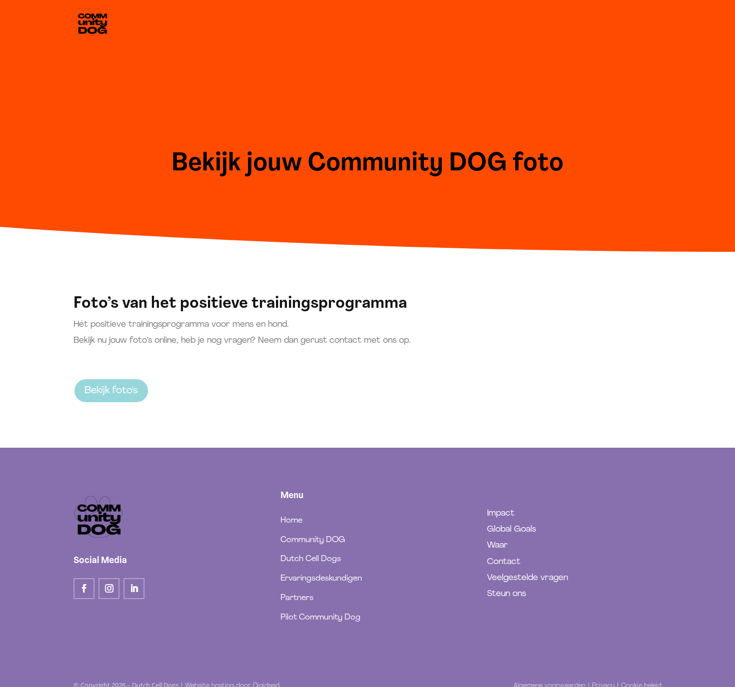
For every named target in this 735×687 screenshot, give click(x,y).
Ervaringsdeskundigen (321, 579)
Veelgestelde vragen (527, 578)
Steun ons (506, 594)
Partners (297, 598)
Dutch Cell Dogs (310, 559)
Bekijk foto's (111, 391)
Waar (497, 545)
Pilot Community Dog (320, 618)
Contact (503, 562)
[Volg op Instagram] (109, 588)
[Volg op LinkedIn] (134, 588)
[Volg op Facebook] (84, 588)
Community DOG (312, 540)
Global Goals (511, 529)
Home (291, 521)
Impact (500, 513)
